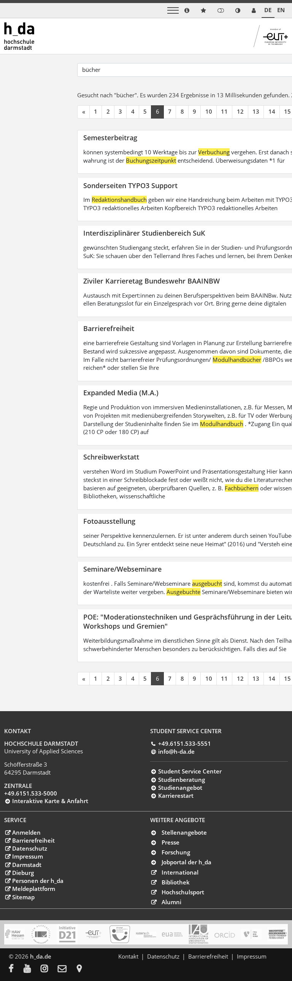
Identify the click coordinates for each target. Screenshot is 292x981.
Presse (170, 842)
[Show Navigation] (173, 10)
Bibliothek (176, 882)
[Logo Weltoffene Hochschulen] (277, 934)
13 (255, 111)
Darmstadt (26, 864)
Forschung (176, 852)
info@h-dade (176, 751)
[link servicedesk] (254, 10)
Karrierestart (175, 795)
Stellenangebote (184, 832)
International (180, 872)
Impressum (27, 856)
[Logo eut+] (93, 934)
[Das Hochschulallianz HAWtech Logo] (146, 934)
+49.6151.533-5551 (184, 743)
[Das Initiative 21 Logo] (67, 934)
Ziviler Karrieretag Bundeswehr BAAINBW (151, 280)
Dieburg (22, 872)
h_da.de (40, 956)
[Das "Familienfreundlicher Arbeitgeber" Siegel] (120, 934)
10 (208, 111)
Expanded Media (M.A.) (121, 392)
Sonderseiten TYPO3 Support (130, 185)
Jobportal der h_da (186, 862)
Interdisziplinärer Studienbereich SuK (144, 233)
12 (240, 111)
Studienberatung (181, 779)
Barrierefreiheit (108, 328)
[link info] (187, 10)
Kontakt (128, 956)
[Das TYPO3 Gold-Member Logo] (251, 934)
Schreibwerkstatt (111, 456)
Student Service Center (189, 771)
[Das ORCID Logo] (224, 934)
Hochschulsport (183, 892)
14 (271, 111)
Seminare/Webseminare (122, 569)
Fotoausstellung (109, 521)
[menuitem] (16, 969)
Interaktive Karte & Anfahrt (50, 801)
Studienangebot (180, 787)
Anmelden (26, 832)
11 (224, 111)
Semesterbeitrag (110, 137)
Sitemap (23, 897)
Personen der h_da (37, 880)
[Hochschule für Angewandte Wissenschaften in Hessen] (14, 934)
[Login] (221, 10)
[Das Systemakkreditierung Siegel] (40, 934)
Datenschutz (29, 848)
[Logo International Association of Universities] (198, 934)
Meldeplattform (33, 888)
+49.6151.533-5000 (30, 793)
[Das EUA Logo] (172, 934)
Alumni (171, 902)
